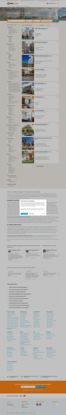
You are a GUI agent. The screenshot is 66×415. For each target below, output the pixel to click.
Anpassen (43, 213)
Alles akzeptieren (24, 213)
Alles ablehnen (31, 213)
